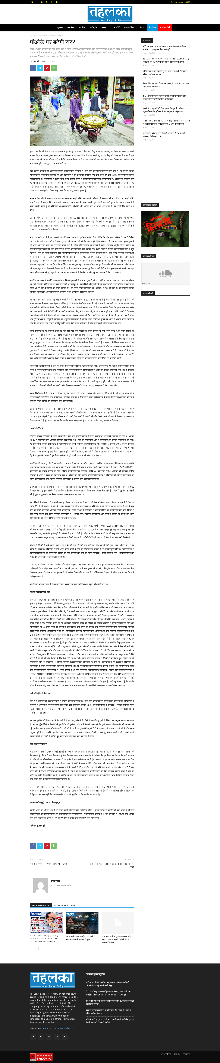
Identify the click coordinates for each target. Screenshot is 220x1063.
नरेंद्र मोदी (186, 1054)
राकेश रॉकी (36, 61)
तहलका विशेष (129, 27)
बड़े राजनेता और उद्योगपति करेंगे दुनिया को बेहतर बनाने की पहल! (111, 865)
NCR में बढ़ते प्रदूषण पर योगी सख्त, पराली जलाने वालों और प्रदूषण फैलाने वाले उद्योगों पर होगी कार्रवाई (164, 97)
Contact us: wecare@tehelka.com (58, 1028)
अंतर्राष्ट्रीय (93, 27)
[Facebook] (37, 2)
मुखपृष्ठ (60, 27)
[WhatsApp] (54, 68)
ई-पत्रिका (152, 27)
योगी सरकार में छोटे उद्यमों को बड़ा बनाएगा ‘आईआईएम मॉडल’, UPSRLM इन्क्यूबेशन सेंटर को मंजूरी (165, 48)
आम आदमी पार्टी (166, 1054)
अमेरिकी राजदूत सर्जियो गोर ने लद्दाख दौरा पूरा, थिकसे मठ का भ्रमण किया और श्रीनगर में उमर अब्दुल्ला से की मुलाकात (164, 110)
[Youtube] (56, 2)
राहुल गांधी (177, 1054)
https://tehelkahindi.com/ (61, 885)
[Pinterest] (47, 68)
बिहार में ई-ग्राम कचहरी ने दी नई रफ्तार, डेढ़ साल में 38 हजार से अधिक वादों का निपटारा (166, 85)
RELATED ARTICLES (41, 905)
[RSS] (46, 2)
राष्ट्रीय (82, 27)
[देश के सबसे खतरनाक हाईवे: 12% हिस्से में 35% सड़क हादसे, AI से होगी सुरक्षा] (82, 923)
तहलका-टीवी (165, 27)
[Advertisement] (163, 174)
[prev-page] (32, 948)
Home (32, 35)
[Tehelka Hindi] (110, 14)
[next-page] (37, 948)
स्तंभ (140, 27)
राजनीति (117, 27)
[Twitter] (51, 2)
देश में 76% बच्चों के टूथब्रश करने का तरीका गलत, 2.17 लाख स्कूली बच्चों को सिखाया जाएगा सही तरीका (117, 939)
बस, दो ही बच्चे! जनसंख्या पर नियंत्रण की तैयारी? (49, 863)
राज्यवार (104, 27)
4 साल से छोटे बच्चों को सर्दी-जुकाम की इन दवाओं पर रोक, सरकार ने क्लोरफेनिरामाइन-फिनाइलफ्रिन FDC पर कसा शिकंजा (45, 939)
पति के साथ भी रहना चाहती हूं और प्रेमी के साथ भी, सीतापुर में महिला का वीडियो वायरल (164, 72)
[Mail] (42, 2)
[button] (32, 2)
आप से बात (71, 27)
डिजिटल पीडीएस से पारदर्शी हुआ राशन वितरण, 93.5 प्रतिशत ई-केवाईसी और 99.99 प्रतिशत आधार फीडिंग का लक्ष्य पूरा (166, 60)
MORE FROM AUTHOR (64, 905)
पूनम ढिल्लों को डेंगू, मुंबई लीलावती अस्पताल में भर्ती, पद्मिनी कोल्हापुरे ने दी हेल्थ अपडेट (164, 134)
